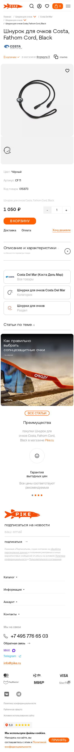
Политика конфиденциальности (20, 703)
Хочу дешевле (62, 230)
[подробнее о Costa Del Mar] (37, 46)
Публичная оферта (13, 709)
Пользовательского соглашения (45, 559)
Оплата (26, 230)
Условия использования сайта (19, 715)
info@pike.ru (12, 663)
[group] (37, 100)
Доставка (10, 230)
